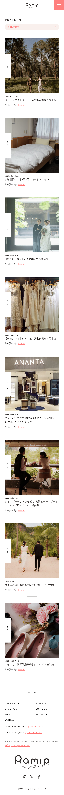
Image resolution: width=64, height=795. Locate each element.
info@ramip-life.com (17, 745)
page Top (32, 693)
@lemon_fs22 (36, 727)
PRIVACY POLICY (45, 714)
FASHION (40, 703)
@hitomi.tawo (34, 732)
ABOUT (9, 714)
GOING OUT (42, 709)
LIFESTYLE (11, 709)
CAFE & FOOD (13, 703)
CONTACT (10, 720)
